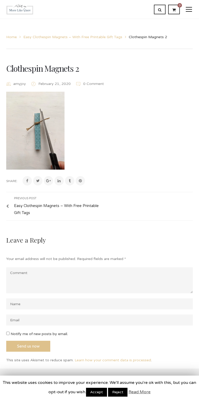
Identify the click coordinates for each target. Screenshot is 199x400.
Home (11, 37)
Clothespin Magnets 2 (42, 68)
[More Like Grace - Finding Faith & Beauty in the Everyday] (19, 9)
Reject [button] (117, 392)
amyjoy (19, 84)
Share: (11, 181)
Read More (140, 392)
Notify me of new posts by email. (39, 334)
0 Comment (93, 84)
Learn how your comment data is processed (113, 360)
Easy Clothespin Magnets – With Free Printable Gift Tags (72, 37)
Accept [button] (96, 392)
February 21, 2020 (55, 84)
